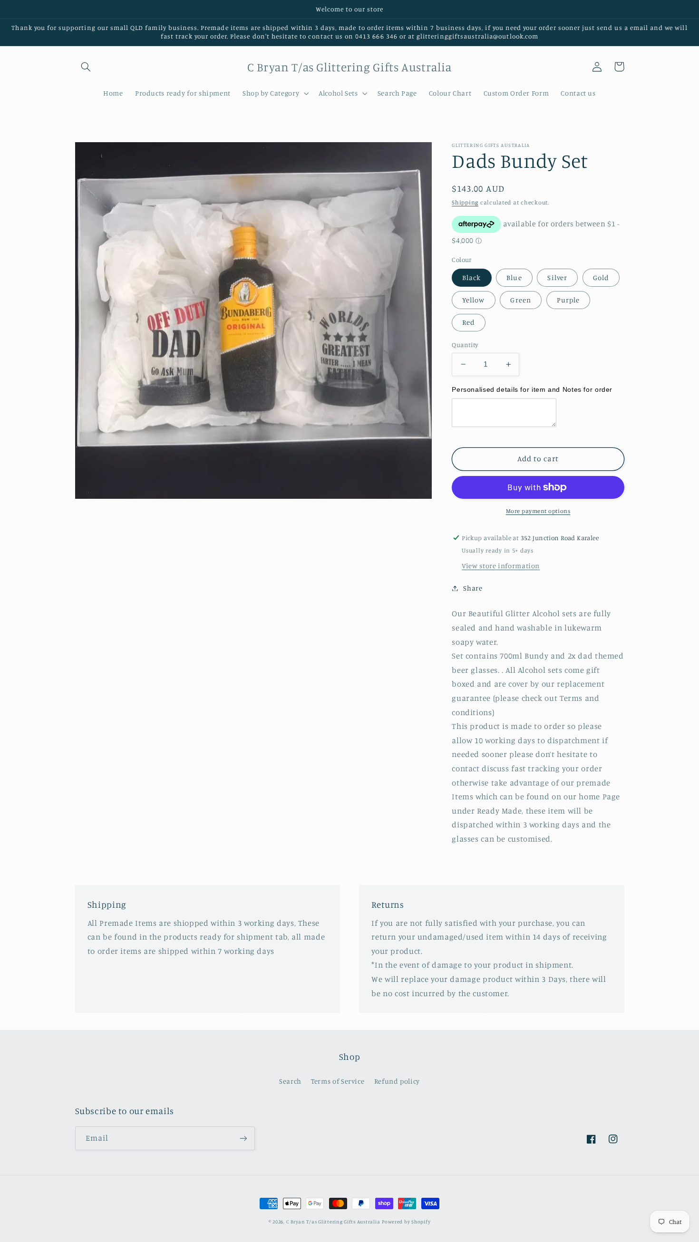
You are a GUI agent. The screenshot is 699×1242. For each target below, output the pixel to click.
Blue (514, 277)
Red (468, 322)
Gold (601, 277)
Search (290, 1081)
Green (520, 300)
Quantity (465, 345)
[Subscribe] (243, 1138)
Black (471, 277)
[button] (86, 67)
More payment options (538, 510)
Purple (568, 300)
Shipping (465, 202)
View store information (501, 566)
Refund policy (397, 1081)
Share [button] (472, 588)
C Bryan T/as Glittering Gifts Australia (333, 1221)
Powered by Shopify (406, 1221)
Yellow (473, 300)
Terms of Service (337, 1081)
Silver (557, 277)
